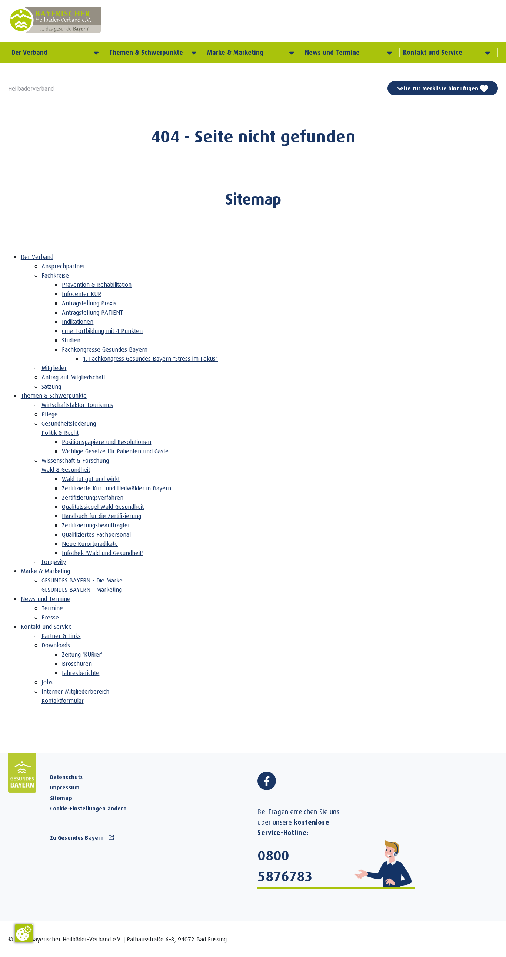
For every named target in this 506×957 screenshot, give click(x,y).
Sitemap (61, 798)
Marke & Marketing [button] (235, 52)
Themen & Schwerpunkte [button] (146, 52)
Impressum (65, 787)
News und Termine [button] (332, 52)
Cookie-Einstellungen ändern (88, 808)
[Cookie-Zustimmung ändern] (24, 933)
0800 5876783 (284, 865)
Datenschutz (66, 776)
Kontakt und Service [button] (432, 52)
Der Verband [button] (29, 52)
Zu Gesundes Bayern (77, 837)
